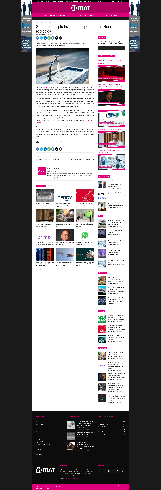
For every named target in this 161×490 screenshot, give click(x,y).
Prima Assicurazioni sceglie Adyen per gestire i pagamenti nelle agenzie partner (45, 244)
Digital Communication (43, 444)
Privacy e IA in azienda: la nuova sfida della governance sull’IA (116, 252)
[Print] (60, 38)
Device (37, 437)
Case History (72, 15)
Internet (53, 15)
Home (37, 22)
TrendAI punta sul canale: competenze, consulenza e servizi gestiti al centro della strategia (110, 86)
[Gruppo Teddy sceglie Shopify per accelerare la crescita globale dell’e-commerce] (65, 195)
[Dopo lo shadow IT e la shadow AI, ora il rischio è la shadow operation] (102, 339)
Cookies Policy (107, 485)
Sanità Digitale (74, 1)
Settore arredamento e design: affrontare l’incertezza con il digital (47, 160)
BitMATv (42, 1)
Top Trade (48, 1)
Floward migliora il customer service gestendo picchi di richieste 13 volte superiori (85, 264)
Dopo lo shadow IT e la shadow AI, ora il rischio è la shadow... (116, 337)
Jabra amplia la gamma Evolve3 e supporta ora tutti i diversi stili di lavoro (116, 279)
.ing (37, 452)
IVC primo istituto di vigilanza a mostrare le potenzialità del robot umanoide (84, 224)
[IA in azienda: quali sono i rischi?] (102, 263)
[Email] (56, 38)
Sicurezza (61, 15)
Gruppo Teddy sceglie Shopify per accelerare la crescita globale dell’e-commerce (65, 205)
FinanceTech (39, 454)
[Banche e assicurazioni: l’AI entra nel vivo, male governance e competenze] (102, 377)
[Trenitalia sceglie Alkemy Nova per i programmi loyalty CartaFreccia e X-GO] (85, 195)
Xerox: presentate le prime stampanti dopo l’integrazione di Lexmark (116, 289)
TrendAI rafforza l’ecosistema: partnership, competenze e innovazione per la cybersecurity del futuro (111, 61)
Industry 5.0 (67, 1)
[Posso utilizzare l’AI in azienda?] (102, 233)
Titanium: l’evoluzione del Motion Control (109, 129)
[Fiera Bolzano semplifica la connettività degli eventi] (45, 195)
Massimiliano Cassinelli (113, 234)
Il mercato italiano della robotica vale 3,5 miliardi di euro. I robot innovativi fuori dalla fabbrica (64, 264)
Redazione (122, 485)
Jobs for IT (40, 442)
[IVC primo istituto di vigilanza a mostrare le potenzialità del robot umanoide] (85, 215)
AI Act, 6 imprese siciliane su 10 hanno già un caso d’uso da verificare (116, 222)
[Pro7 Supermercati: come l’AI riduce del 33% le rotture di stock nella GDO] (102, 319)
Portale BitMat (43, 22)
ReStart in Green (82, 1)
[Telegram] (53, 38)
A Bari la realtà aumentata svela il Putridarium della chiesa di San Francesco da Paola (44, 224)
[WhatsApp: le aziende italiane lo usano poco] (85, 235)
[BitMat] (80, 8)
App (107, 15)
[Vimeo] (124, 1)
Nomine (38, 432)
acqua (45, 87)
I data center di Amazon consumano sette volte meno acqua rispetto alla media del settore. (45, 264)
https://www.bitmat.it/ (52, 171)
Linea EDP (54, 1)
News (45, 15)
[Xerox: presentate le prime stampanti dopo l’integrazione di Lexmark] (102, 290)
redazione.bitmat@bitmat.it (73, 478)
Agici (46, 141)
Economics (40, 447)
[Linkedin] (115, 1)
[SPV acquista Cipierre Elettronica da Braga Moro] (102, 206)
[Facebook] (110, 1)
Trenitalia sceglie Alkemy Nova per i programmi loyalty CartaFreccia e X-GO (85, 205)
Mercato (92, 15)
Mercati (38, 429)
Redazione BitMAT (41, 34)
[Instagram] (113, 1)
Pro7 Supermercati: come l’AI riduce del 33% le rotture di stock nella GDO (116, 317)
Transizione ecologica (53, 141)
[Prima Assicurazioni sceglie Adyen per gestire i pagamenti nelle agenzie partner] (45, 235)
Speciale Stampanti (92, 1)
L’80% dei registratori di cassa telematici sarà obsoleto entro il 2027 (64, 224)
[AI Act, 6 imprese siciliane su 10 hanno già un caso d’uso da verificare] (102, 223)
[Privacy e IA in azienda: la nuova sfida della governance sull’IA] (102, 253)
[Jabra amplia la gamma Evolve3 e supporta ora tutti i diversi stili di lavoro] (102, 280)
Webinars (114, 15)
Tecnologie (82, 15)
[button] (123, 15)
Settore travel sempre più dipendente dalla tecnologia (82, 160)
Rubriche (38, 439)
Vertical (100, 15)
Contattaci (100, 1)
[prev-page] (37, 269)
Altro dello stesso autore (54, 186)
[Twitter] (121, 1)
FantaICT (39, 449)
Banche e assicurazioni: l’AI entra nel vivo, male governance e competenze (116, 375)
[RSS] (118, 1)
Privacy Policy (116, 485)
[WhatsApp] (49, 38)
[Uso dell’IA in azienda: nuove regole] (102, 243)
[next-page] (39, 269)
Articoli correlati (41, 186)
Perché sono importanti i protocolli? (108, 109)
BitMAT (37, 1)
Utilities (61, 141)
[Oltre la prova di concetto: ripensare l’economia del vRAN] (65, 235)
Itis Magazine (60, 1)
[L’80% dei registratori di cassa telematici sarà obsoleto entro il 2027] (65, 215)
